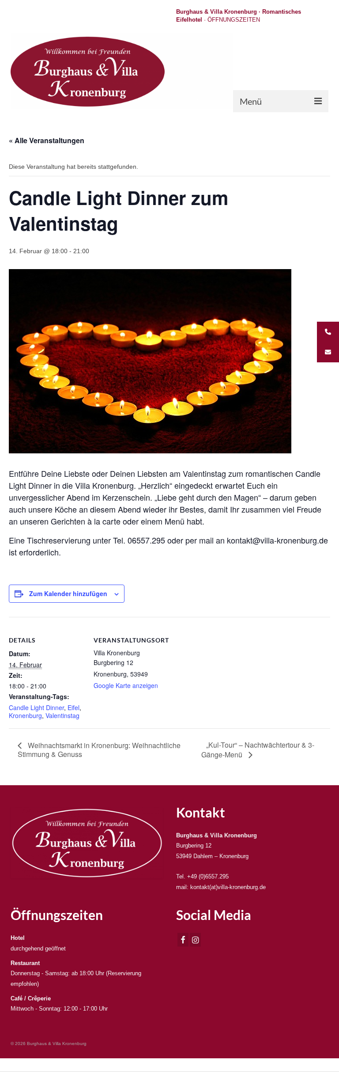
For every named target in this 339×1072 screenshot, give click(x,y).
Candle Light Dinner (36, 707)
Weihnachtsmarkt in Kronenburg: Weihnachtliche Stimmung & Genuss (99, 749)
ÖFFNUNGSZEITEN (233, 19)
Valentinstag (62, 715)
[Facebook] (182, 940)
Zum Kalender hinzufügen (68, 593)
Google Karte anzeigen (126, 685)
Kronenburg (25, 715)
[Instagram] (195, 940)
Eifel (73, 707)
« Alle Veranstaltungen (46, 140)
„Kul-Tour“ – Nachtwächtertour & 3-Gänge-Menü (257, 750)
